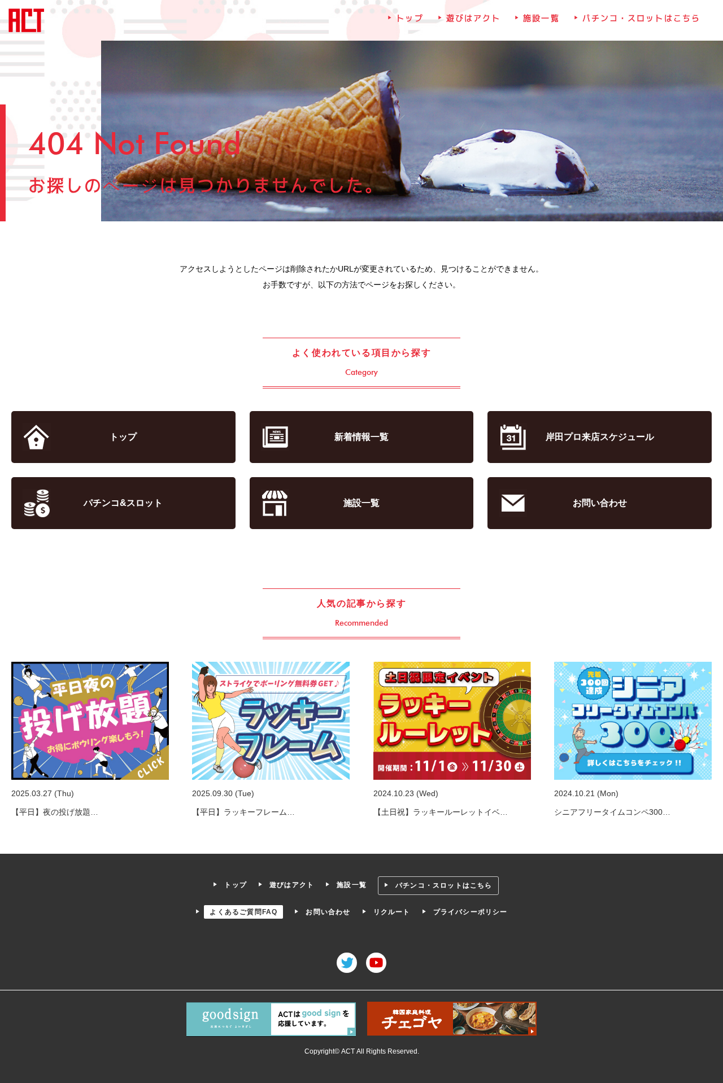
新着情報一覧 (361, 437)
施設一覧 (541, 18)
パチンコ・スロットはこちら (641, 18)
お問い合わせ (600, 503)
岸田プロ (600, 437)
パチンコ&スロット (123, 503)
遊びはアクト (473, 18)
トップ (409, 18)
